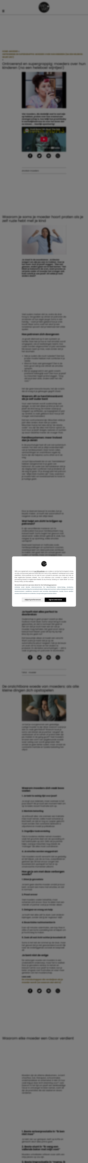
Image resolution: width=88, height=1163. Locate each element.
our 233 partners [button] (39, 571)
